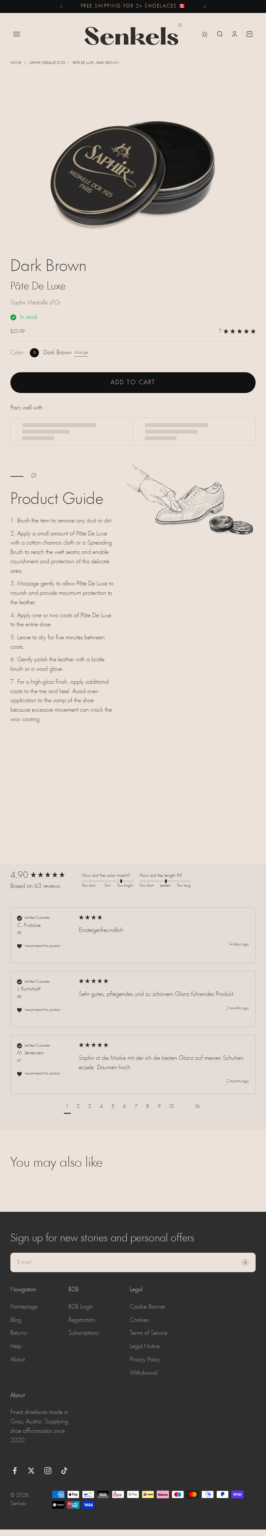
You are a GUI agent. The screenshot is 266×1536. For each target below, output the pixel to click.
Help (15, 1346)
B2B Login (80, 1307)
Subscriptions (83, 1333)
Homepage (23, 1307)
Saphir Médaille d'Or (47, 63)
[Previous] (61, 6)
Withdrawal (143, 1373)
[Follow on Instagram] (47, 1470)
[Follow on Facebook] (14, 1470)
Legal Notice (145, 1346)
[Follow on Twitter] (31, 1470)
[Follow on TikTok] (64, 1470)
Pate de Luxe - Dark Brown (96, 63)
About (17, 1360)
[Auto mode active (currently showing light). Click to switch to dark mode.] (204, 34)
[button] (67, 1107)
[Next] (205, 6)
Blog (15, 1320)
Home (15, 63)
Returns (18, 1333)
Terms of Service (148, 1333)
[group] (44, 875)
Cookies (139, 1320)
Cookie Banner (147, 1307)
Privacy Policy (145, 1360)
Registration (81, 1320)
